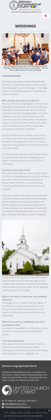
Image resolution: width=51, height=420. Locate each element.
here (27, 290)
